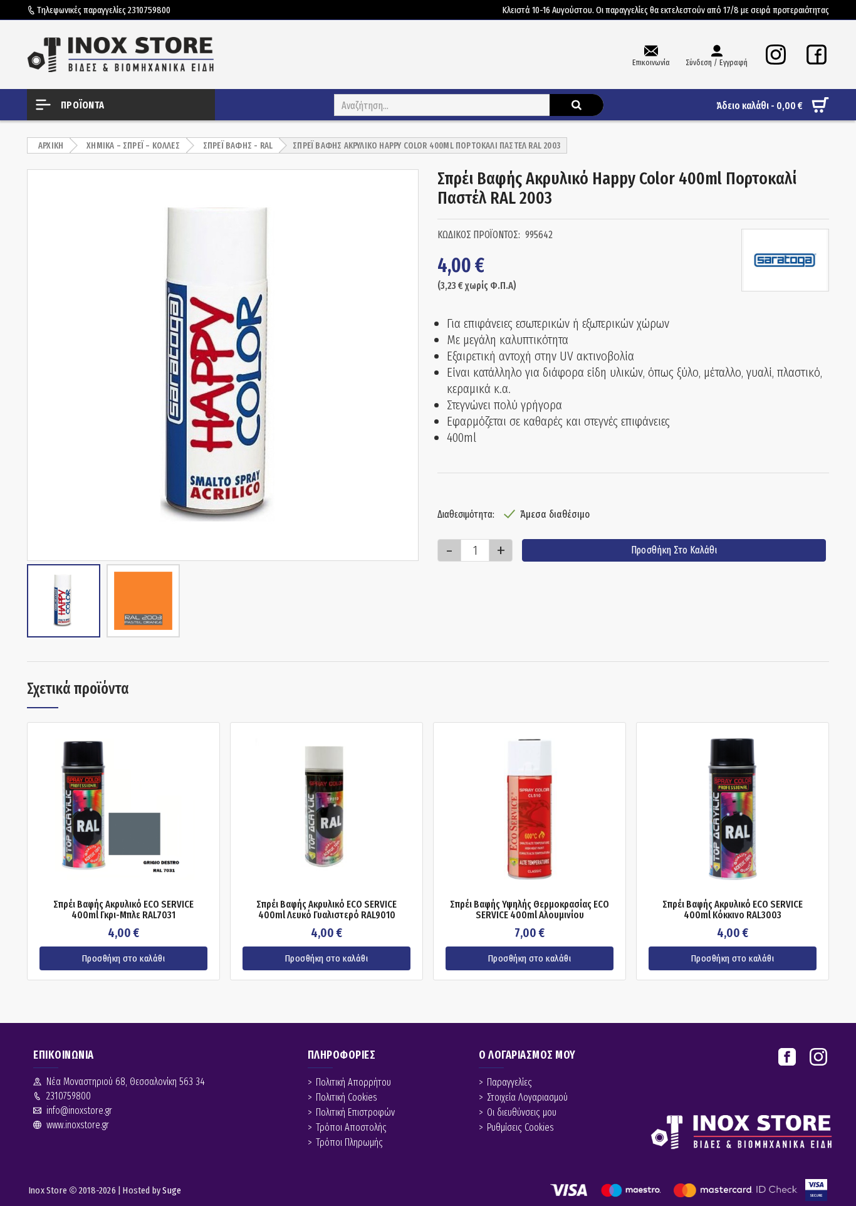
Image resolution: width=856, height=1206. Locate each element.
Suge (171, 1190)
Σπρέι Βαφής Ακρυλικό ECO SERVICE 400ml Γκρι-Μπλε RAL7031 (123, 910)
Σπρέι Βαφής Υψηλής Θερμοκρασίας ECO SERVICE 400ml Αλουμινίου (529, 910)
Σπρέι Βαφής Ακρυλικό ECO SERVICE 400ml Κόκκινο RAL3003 (732, 910)
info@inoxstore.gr (79, 1110)
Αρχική (50, 145)
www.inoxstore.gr (77, 1125)
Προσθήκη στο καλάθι (674, 550)
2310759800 (149, 10)
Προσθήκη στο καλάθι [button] (123, 958)
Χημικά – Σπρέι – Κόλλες (133, 145)
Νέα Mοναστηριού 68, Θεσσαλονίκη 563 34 (125, 1082)
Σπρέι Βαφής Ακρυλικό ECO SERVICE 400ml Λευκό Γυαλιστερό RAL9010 (326, 910)
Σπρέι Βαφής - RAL (238, 145)
